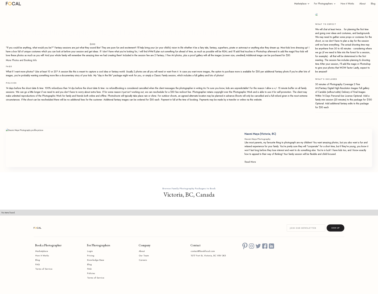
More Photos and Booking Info (21, 60)
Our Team (144, 255)
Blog (373, 3)
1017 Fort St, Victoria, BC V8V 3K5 (208, 255)
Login (90, 251)
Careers (143, 260)
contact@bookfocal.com (203, 251)
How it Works (347, 3)
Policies (91, 273)
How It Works (42, 255)
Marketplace (41, 251)
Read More (250, 161)
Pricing (90, 255)
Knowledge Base (95, 260)
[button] (301, 3)
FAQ (37, 264)
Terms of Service (43, 268)
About (362, 3)
